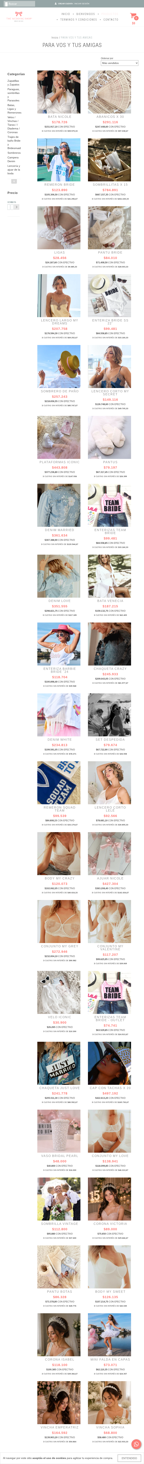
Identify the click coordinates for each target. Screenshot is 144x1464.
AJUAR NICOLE (110, 878)
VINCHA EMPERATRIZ (60, 1427)
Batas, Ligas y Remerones (14, 109)
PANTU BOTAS (59, 1291)
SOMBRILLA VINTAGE (59, 1223)
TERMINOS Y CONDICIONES (78, 19)
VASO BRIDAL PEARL (59, 1156)
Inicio (55, 37)
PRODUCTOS (109, 14)
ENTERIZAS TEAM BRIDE (110, 531)
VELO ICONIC (59, 1017)
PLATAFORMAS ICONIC (60, 462)
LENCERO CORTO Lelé (110, 809)
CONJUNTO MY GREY (60, 946)
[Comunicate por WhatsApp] (136, 1444)
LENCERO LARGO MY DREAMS (59, 322)
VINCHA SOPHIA (110, 1427)
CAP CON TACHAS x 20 (110, 1088)
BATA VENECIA (110, 601)
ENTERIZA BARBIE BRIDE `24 (60, 670)
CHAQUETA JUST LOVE (59, 1088)
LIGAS (59, 252)
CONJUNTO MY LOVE (110, 1156)
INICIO (66, 14)
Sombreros (14, 152)
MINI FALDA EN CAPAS (110, 1359)
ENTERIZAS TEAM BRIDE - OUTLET (110, 1019)
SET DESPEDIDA (110, 739)
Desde (8, 202)
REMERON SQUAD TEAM (60, 809)
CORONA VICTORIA (110, 1223)
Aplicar (16, 207)
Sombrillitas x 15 (110, 184)
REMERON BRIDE (59, 184)
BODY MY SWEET (110, 1291)
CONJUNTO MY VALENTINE (110, 948)
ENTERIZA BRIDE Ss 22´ (110, 322)
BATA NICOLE (60, 116)
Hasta (11, 202)
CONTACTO (110, 19)
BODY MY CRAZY (60, 878)
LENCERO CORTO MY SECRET (110, 393)
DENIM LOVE (60, 601)
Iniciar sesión (81, 4)
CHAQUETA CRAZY (110, 668)
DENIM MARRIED (59, 530)
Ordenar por (107, 58)
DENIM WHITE (60, 739)
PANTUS (110, 462)
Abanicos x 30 (110, 116)
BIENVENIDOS (85, 14)
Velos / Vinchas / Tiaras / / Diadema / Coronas (14, 125)
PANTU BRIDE (110, 252)
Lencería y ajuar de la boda (14, 169)
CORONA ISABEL (59, 1359)
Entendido (129, 1458)
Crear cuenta (65, 4)
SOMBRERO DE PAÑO (60, 391)
